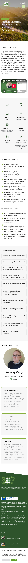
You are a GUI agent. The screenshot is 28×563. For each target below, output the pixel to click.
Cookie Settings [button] (6, 559)
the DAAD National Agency (7, 507)
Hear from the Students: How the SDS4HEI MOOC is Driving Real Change (16, 537)
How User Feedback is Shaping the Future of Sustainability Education (15, 544)
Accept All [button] (14, 559)
